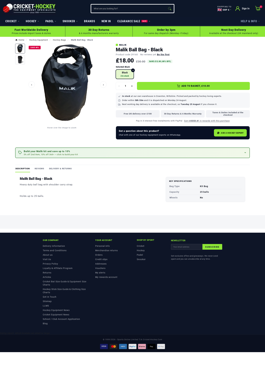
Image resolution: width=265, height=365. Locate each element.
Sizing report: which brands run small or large (25, 333)
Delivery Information (54, 246)
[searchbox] (128, 9)
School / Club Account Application (61, 319)
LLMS (46, 305)
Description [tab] (22, 168)
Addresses (101, 264)
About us (48, 255)
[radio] (125, 74)
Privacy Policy (50, 264)
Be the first (163, 54)
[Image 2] (20, 59)
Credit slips (101, 259)
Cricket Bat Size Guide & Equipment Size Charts (64, 283)
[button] (132, 153)
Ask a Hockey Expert (232, 133)
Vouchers (100, 268)
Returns (47, 272)
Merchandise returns (106, 250)
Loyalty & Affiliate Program (58, 268)
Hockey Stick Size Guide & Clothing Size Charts (64, 291)
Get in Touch (49, 297)
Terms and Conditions (55, 250)
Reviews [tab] (39, 168)
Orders (99, 255)
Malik (123, 45)
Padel (140, 255)
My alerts (100, 272)
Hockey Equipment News (56, 310)
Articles (47, 277)
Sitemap (47, 301)
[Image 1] (20, 48)
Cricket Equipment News (56, 314)
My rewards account (106, 277)
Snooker (141, 259)
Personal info (102, 246)
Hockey (141, 250)
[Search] (169, 8)
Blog (45, 323)
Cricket (140, 246)
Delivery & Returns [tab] (60, 168)
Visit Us (47, 259)
